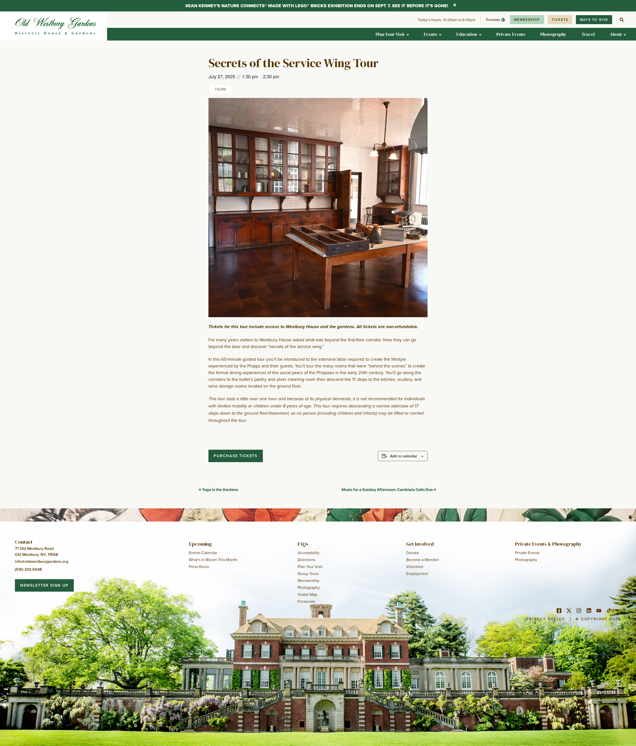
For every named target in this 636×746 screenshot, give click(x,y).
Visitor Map (307, 594)
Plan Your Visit (310, 566)
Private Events (527, 552)
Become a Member (422, 559)
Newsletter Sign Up (44, 585)
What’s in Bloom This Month (213, 559)
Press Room (199, 566)
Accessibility (308, 552)
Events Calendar (203, 552)
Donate (412, 552)
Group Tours (308, 573)
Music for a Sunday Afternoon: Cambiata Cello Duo (389, 489)
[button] (392, 34)
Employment (417, 573)
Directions (306, 559)
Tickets (560, 19)
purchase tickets (236, 456)
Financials (306, 601)
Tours (220, 89)
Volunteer (414, 566)
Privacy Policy (545, 619)
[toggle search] (621, 19)
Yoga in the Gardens (218, 489)
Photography (309, 587)
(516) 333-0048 (28, 569)
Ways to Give (594, 19)
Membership (527, 19)
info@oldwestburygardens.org (41, 561)
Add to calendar (403, 455)
